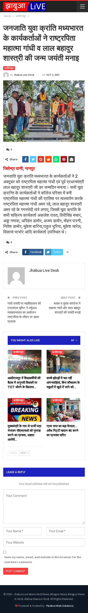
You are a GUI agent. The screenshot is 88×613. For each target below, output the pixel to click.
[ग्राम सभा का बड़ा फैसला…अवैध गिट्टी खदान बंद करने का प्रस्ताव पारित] (63, 410)
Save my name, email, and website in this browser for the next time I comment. (42, 559)
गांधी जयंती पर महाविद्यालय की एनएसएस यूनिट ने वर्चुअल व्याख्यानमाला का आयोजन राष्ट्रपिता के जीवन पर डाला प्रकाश (24, 312)
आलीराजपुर (9, 68)
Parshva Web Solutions (59, 605)
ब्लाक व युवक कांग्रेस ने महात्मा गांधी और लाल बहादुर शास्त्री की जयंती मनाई (65, 308)
